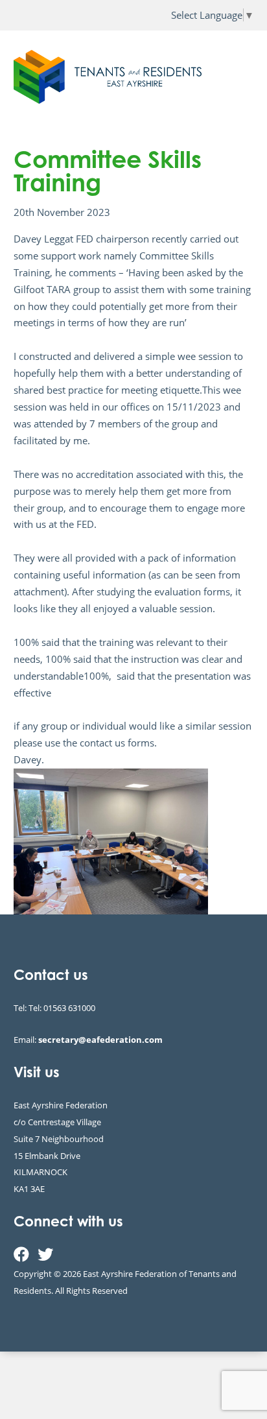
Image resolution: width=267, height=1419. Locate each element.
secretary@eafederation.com (100, 1039)
